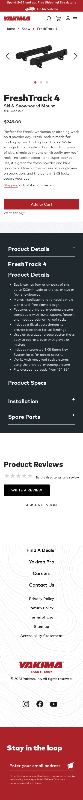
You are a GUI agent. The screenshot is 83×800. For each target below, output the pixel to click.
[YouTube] (55, 703)
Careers (41, 573)
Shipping (11, 185)
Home (10, 29)
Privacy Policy (41, 598)
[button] (49, 18)
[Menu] (75, 18)
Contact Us (41, 585)
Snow (26, 29)
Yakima (29, 679)
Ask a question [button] (41, 505)
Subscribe (68, 765)
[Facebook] (41, 703)
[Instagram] (27, 703)
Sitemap (41, 626)
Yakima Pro (41, 562)
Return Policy (41, 608)
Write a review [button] (26, 490)
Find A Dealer (41, 550)
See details (68, 2)
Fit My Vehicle (47, 9)
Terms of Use (41, 617)
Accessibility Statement (41, 635)
